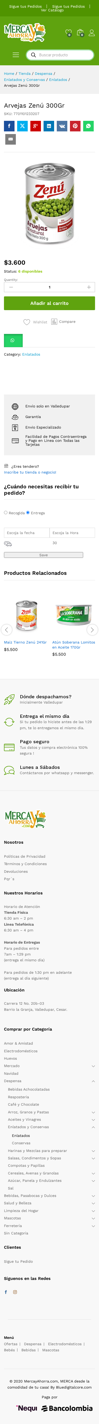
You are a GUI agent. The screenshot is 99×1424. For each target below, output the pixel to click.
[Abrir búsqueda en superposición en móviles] (60, 55)
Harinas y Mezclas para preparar (37, 1151)
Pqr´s (9, 879)
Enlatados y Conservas (28, 1127)
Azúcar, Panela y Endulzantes (35, 1180)
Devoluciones (16, 871)
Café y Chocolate (23, 1104)
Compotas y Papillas (26, 1165)
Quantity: (11, 279)
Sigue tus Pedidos (25, 6)
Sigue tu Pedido (18, 1261)
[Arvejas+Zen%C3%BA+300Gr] (22, 126)
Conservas (21, 1143)
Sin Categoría (16, 1233)
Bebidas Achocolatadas (29, 1089)
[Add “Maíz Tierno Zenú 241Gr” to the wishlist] (37, 633)
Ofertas (10, 1344)
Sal (10, 1188)
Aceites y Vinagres (24, 1119)
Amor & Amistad (18, 1043)
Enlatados (31, 354)
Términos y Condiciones (25, 864)
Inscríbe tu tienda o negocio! (30, 472)
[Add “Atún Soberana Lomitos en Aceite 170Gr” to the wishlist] (86, 633)
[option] (25, 626)
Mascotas (12, 1218)
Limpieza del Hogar (21, 1211)
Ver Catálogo (52, 10)
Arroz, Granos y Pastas (28, 1112)
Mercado (12, 1066)
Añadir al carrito (49, 303)
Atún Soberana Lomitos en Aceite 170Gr (73, 644)
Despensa (12, 1081)
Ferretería (13, 1226)
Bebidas (28, 1350)
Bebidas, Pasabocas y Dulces (30, 1195)
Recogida (17, 513)
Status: (10, 271)
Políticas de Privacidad (24, 856)
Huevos (10, 1058)
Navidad (11, 1073)
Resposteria (18, 1097)
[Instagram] (15, 1292)
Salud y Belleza (17, 1203)
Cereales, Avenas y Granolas (33, 1173)
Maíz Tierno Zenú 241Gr (25, 642)
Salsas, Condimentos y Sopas (34, 1158)
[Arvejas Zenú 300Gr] (9, 126)
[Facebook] (5, 1292)
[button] (63, 321)
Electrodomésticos (20, 1051)
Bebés (9, 1350)
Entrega (38, 513)
